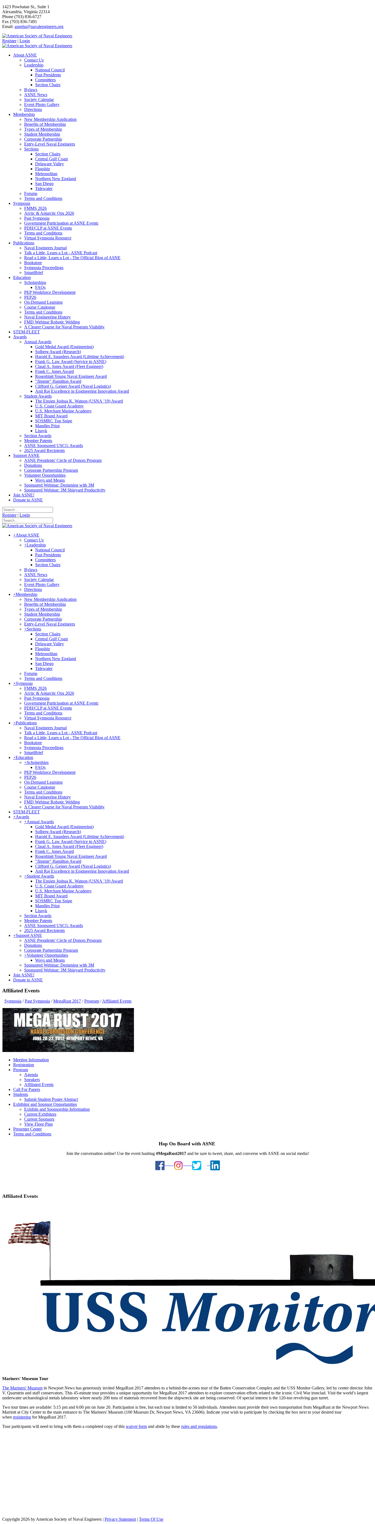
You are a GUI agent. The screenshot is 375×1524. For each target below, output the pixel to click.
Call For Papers (26, 1089)
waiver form (136, 1426)
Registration (23, 1064)
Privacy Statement (120, 1519)
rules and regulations (199, 1426)
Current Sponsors (39, 1119)
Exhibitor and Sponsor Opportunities (45, 1104)
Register (9, 40)
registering (22, 1417)
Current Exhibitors (40, 1114)
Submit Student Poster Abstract (51, 1099)
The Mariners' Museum (22, 1388)
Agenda (31, 1074)
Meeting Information (31, 1059)
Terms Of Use (151, 1519)
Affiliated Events (39, 1084)
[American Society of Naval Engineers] (37, 36)
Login (24, 40)
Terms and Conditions (32, 1134)
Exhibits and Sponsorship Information (57, 1109)
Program (20, 1069)
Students (20, 1094)
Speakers (32, 1079)
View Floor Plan (38, 1124)
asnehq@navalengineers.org (39, 26)
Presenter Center (27, 1129)
